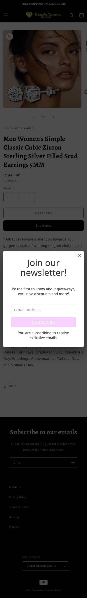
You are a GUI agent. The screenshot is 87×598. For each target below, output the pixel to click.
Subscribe (43, 322)
